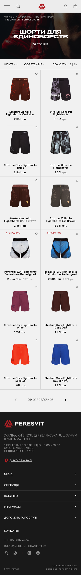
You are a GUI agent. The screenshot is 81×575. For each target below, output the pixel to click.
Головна (9, 17)
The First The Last (68, 569)
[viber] (6, 553)
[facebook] (38, 553)
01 (29, 400)
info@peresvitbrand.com (25, 546)
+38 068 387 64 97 (16, 540)
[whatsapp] (15, 553)
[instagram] (29, 553)
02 (35, 400)
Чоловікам (24, 17)
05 (51, 400)
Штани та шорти (45, 17)
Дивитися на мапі (20, 460)
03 (40, 400)
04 (46, 400)
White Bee (72, 566)
